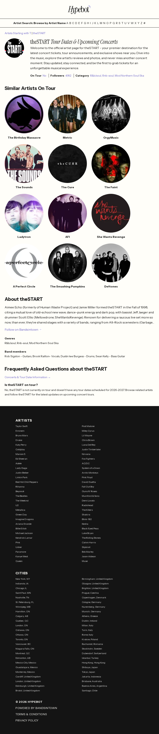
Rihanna (20, 486)
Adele (19, 463)
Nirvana (86, 454)
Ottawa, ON (22, 634)
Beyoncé (20, 491)
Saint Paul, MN (23, 592)
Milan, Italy (87, 625)
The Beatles (21, 495)
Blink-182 (87, 519)
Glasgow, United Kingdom (95, 583)
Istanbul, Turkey (90, 657)
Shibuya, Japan (90, 667)
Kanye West (22, 556)
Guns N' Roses (89, 491)
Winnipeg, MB (23, 606)
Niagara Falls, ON (25, 648)
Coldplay (20, 449)
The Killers (87, 509)
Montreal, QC (23, 653)
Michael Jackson (24, 533)
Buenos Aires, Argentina (94, 685)
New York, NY (23, 578)
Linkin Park (22, 477)
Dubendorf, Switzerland (94, 653)
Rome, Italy (87, 634)
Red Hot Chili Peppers (27, 481)
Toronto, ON (22, 639)
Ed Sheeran (21, 458)
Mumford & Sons (90, 495)
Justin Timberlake (91, 449)
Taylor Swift (22, 426)
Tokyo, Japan (88, 671)
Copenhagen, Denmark (94, 597)
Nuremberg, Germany (93, 606)
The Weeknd (22, 500)
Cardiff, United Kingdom (28, 676)
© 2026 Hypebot (29, 702)
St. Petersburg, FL (25, 602)
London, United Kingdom (28, 681)
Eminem (20, 430)
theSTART (39, 33)
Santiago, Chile (89, 690)
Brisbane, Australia (92, 681)
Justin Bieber (22, 472)
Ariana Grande (23, 523)
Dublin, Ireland (89, 620)
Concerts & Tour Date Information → (28, 377)
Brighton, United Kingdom (95, 588)
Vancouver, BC (23, 644)
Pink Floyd (87, 477)
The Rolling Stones (91, 537)
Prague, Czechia (90, 592)
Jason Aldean (89, 556)
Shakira (86, 514)
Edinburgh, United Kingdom (30, 685)
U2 (17, 505)
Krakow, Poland (90, 639)
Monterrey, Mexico (25, 671)
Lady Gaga (21, 468)
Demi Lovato (88, 500)
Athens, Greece (90, 616)
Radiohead (87, 505)
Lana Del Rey (88, 444)
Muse (85, 561)
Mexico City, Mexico (26, 662)
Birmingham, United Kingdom (97, 578)
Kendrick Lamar (24, 537)
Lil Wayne (87, 435)
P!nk (18, 542)
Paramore (21, 551)
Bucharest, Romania (92, 644)
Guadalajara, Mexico (27, 667)
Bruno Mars (22, 435)
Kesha (85, 523)
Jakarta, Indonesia (91, 676)
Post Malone (88, 426)
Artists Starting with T (18, 33)
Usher (19, 547)
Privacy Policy (27, 720)
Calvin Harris (89, 542)
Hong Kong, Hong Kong (93, 662)
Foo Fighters (88, 458)
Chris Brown (88, 440)
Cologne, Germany (91, 602)
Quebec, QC (22, 620)
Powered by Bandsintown (36, 708)
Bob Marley (87, 551)
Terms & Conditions (31, 714)
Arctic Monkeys (90, 472)
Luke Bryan (87, 533)
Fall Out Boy (88, 486)
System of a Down (91, 468)
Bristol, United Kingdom (28, 690)
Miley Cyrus (88, 430)
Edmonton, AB (23, 657)
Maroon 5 (20, 454)
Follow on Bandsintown (21, 329)
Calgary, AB (22, 616)
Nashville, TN (22, 597)
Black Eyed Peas (90, 528)
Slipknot (86, 547)
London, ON (22, 625)
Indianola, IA (22, 583)
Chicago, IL (21, 588)
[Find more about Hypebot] (79, 9)
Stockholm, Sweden (92, 648)
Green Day (21, 514)
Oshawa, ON (22, 630)
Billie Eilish (21, 528)
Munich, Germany (91, 611)
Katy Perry (21, 444)
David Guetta (89, 481)
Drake (19, 440)
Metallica (20, 509)
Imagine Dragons (25, 519)
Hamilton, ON (23, 611)
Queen (19, 561)
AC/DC (86, 463)
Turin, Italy (87, 630)
